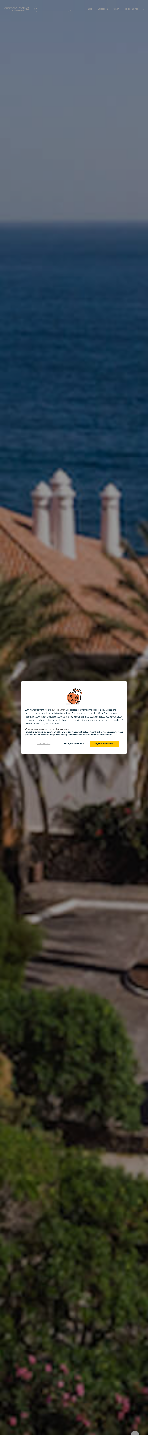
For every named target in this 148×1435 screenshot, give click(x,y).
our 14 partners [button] (59, 710)
